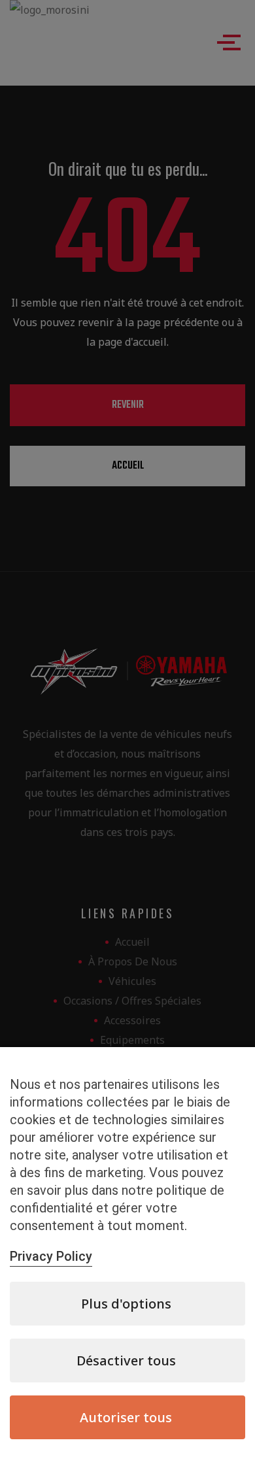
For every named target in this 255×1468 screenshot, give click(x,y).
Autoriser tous (126, 1417)
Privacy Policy (51, 1256)
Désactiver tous (126, 1360)
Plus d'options (126, 1303)
